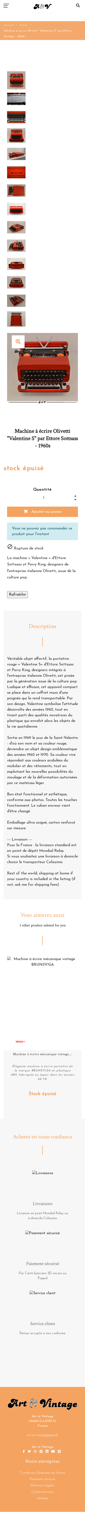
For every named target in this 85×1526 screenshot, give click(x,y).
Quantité (42, 490)
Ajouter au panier (46, 512)
